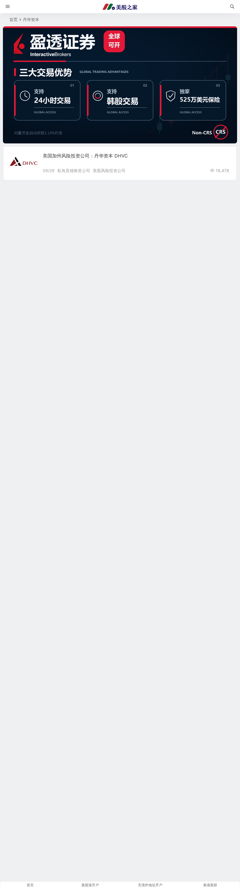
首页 (13, 19)
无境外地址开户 (150, 885)
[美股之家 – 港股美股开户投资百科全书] (120, 6)
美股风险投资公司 (109, 170)
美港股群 (210, 885)
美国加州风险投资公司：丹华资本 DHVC (85, 156)
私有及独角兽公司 (73, 170)
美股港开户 (90, 885)
